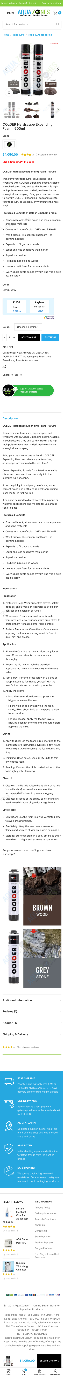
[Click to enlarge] (9, 92)
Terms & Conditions (45, 1219)
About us (40, 1224)
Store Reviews (43, 1236)
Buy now (50, 337)
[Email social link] (16, 375)
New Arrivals (24, 352)
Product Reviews (44, 1242)
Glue (48, 356)
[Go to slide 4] (39, 95)
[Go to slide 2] (32, 95)
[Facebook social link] (12, 375)
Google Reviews (43, 1248)
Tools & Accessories (40, 34)
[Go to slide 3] (35, 95)
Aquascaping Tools (34, 356)
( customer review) (47, 154)
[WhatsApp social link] (21, 375)
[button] (6, 69)
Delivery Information (46, 1213)
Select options (49, 1360)
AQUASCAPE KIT (12, 356)
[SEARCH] (57, 24)
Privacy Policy (42, 1207)
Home (6, 34)
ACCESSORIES (40, 352)
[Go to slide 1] (29, 95)
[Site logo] (33, 12)
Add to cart (28, 337)
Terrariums (18, 34)
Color (6, 326)
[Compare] (4, 366)
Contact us (41, 1230)
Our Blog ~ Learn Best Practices (47, 1256)
